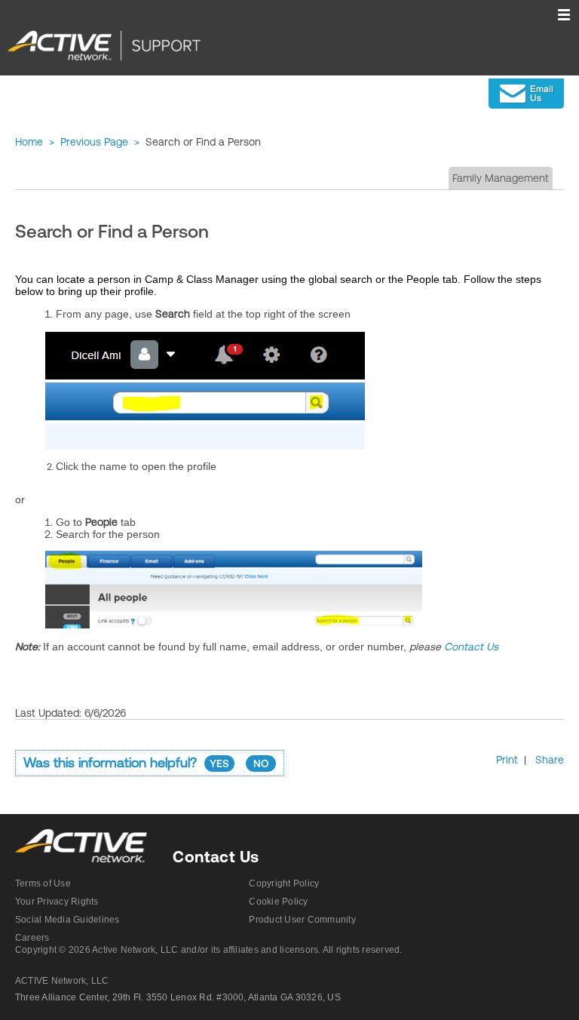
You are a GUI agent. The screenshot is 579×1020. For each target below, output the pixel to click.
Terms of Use (43, 883)
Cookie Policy (278, 901)
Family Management (500, 178)
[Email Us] (526, 93)
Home (29, 142)
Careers (32, 937)
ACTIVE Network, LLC (62, 980)
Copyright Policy (284, 883)
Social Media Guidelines (67, 919)
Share (549, 760)
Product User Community (302, 919)
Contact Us (471, 647)
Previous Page (94, 142)
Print (507, 760)
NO (261, 763)
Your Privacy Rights (57, 901)
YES (219, 763)
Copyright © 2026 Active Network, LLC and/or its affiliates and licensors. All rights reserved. (209, 950)
